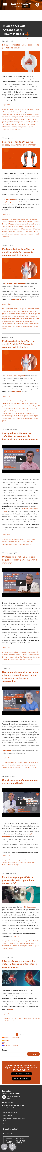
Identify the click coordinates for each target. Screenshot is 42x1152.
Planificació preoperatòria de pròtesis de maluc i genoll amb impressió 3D (18, 880)
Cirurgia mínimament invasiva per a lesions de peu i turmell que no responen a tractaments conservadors (20, 677)
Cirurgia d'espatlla (16, 539)
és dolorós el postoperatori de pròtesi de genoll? (23, 314)
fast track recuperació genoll (16, 114)
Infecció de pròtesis (8, 862)
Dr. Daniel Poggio (8, 224)
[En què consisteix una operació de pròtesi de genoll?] (21, 62)
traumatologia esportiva (18, 234)
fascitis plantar (33, 763)
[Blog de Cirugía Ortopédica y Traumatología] (5, 17)
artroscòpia (6, 539)
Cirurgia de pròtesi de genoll (23, 109)
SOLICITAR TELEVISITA (21, 1079)
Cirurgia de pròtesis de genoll (12, 941)
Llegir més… (6, 105)
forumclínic (7, 1133)
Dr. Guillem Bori (12, 943)
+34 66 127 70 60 (17, 1105)
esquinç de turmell (21, 763)
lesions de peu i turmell (21, 765)
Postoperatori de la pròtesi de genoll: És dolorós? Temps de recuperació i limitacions (18, 252)
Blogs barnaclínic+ (10, 1129)
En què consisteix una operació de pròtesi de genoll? (20, 46)
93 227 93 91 (10, 1102)
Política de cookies (9, 1121)
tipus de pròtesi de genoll (24, 127)
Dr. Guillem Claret (29, 539)
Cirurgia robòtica (33, 655)
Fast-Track (23, 657)
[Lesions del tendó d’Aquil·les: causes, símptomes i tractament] (21, 159)
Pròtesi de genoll (19, 119)
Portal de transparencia (10, 1124)
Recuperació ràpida (13, 865)
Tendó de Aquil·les (14, 767)
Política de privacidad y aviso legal (14, 1118)
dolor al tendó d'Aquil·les (31, 222)
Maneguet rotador (25, 544)
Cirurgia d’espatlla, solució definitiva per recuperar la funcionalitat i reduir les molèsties (20, 436)
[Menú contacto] (37, 5)
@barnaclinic (32, 39)
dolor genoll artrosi (19, 112)
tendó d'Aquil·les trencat (16, 231)
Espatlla (4, 542)
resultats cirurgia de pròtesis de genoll (15, 324)
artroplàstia (6, 652)
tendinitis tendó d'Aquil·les (19, 229)
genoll (29, 657)
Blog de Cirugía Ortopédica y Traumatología (14, 30)
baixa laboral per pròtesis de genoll (14, 309)
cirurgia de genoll (24, 652)
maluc (10, 1009)
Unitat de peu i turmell (28, 767)
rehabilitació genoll (8, 127)
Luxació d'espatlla (27, 542)
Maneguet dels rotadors (10, 544)
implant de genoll (33, 114)
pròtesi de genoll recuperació (18, 319)
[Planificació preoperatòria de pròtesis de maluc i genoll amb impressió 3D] (21, 896)
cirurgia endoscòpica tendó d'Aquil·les (24, 219)
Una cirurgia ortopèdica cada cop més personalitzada (20, 782)
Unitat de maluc (25, 1021)
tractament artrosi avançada (11, 129)
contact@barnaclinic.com (11, 1108)
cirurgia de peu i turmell (11, 202)
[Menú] (5, 4)
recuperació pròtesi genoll (26, 124)
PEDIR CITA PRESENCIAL (21, 1074)
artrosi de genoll (7, 109)
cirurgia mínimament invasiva (12, 222)
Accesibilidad (7, 1115)
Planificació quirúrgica (19, 946)
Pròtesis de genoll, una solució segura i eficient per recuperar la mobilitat (19, 559)
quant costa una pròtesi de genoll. (18, 122)
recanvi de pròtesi (26, 659)
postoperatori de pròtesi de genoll (13, 316)
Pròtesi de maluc (8, 948)
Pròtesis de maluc (13, 1021)
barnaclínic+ (6, 219)
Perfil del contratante (10, 1112)
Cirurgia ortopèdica (8, 860)
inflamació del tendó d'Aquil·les (25, 224)
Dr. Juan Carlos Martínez (10, 657)
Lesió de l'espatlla (14, 542)
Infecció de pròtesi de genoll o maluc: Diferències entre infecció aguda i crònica (19, 963)
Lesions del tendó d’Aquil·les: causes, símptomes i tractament (19, 143)
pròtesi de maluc (29, 907)
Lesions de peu (7, 765)
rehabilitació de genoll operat (24, 321)
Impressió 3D (32, 860)
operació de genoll (8, 117)
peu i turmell (18, 227)
